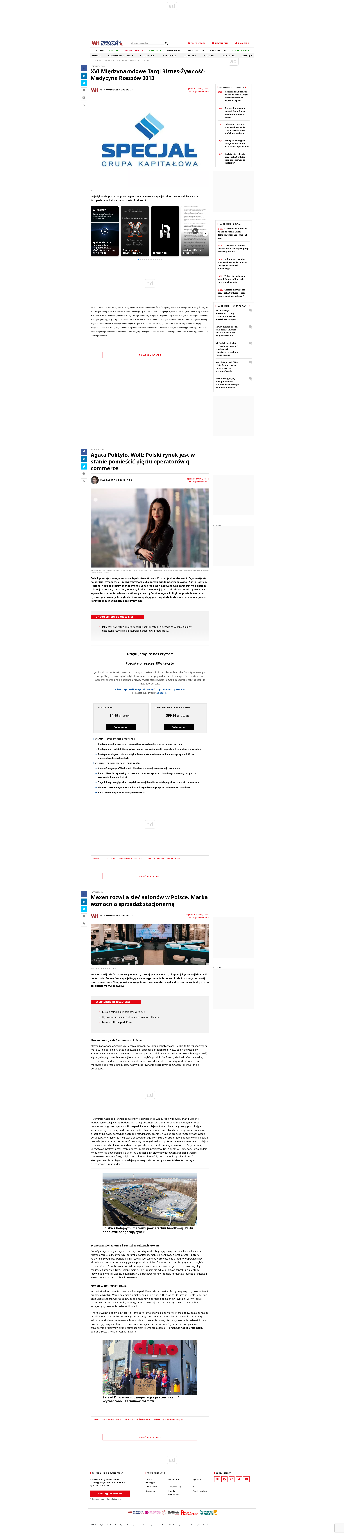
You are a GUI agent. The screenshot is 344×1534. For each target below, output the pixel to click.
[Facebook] (84, 68)
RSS (194, 1486)
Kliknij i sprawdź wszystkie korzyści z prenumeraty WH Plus (150, 689)
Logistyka (190, 55)
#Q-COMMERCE (125, 858)
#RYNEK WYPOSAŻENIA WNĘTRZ (138, 1419)
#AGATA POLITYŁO (100, 858)
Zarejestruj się (174, 1486)
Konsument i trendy (120, 55)
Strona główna (96, 60)
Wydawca (197, 1479)
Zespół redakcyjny (150, 1481)
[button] (138, 259)
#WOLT (114, 858)
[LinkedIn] (217, 1479)
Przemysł (208, 55)
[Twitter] (84, 83)
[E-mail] (84, 98)
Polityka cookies (200, 1491)
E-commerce (147, 55)
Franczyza (228, 55)
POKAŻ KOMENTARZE (150, 355)
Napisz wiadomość (201, 91)
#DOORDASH (159, 858)
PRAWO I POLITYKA (195, 50)
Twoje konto (151, 1486)
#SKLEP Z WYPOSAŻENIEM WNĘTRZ (168, 1419)
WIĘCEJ (246, 55)
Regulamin (150, 1491)
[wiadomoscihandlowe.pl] (107, 43)
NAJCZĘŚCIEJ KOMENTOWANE (232, 306)
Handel (96, 55)
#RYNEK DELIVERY (174, 858)
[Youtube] (246, 1479)
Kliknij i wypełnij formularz (110, 1493)
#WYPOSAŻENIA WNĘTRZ (112, 1419)
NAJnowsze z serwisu (231, 87)
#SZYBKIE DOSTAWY (143, 858)
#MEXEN (96, 1419)
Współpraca (173, 1479)
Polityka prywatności (173, 1492)
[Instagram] (231, 1479)
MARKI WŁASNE (174, 50)
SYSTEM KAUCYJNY (218, 50)
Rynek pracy (169, 55)
